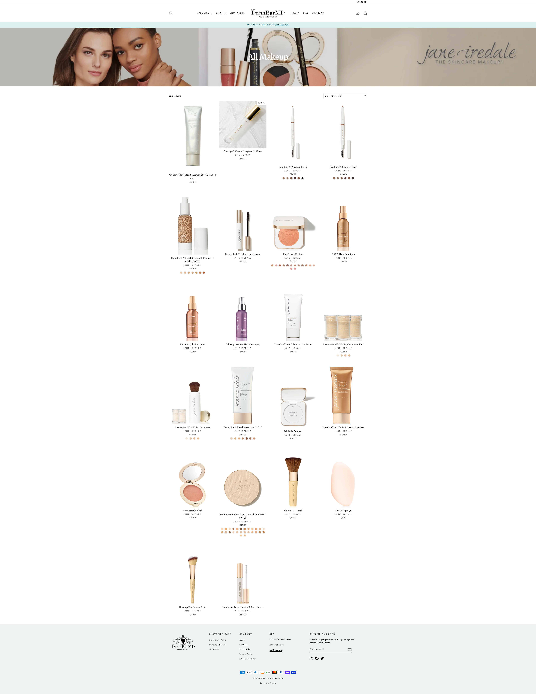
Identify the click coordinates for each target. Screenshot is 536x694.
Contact (318, 13)
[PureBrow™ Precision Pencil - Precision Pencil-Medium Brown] (291, 178)
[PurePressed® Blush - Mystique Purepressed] (287, 265)
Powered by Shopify (268, 683)
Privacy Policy (245, 649)
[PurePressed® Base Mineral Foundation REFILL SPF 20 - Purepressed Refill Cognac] (244, 529)
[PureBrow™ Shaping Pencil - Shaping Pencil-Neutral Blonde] (338, 178)
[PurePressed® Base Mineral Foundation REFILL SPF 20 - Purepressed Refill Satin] (244, 532)
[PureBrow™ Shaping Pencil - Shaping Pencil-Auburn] (349, 178)
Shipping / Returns (217, 644)
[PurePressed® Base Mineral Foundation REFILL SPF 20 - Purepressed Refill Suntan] (248, 532)
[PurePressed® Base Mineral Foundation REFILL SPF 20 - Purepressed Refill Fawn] (248, 529)
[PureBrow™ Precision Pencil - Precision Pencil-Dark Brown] (295, 178)
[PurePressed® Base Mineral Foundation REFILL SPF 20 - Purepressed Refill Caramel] (237, 529)
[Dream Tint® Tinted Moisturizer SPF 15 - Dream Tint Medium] (239, 438)
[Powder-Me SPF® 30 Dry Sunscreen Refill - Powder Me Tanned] (349, 355)
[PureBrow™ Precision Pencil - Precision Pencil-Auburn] (298, 178)
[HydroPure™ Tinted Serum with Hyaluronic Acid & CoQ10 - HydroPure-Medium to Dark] (196, 272)
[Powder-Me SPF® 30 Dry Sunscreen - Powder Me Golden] (194, 438)
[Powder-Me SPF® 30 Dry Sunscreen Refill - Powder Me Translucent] (338, 355)
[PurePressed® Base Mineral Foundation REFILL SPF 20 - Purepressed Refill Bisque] (229, 529)
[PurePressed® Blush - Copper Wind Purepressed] (306, 265)
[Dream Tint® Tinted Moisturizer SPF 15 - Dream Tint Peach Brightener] (254, 438)
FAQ (305, 13)
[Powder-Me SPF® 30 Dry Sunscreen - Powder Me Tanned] (198, 438)
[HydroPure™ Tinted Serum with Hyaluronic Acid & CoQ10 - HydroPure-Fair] (181, 272)
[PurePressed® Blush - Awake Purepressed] (291, 268)
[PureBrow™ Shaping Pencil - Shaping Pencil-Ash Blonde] (334, 178)
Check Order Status (217, 640)
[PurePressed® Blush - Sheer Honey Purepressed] (302, 265)
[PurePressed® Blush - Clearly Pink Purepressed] (276, 265)
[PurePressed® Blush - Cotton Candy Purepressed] (314, 265)
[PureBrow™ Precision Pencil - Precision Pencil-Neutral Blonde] (287, 178)
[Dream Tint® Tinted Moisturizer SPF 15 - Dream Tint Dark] (246, 438)
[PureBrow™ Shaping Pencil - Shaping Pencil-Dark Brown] (345, 178)
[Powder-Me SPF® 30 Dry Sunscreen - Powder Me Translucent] (187, 438)
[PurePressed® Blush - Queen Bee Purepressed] (295, 268)
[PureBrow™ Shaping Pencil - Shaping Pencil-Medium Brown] (341, 178)
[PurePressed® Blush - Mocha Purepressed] (295, 265)
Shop (220, 13)
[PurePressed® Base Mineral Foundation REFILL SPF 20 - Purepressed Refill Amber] (222, 529)
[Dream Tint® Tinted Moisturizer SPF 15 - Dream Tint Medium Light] (235, 438)
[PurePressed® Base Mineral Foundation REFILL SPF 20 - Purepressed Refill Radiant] (237, 532)
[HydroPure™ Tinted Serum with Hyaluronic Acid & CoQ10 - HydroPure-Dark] (200, 272)
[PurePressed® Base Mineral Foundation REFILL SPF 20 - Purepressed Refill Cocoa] (241, 529)
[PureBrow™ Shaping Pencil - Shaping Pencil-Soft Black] (353, 178)
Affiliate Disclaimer (247, 658)
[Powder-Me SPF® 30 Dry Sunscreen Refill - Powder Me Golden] (345, 355)
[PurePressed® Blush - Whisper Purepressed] (310, 265)
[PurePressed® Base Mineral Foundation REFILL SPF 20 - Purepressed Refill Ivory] (263, 529)
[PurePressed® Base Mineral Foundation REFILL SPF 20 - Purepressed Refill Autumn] (226, 529)
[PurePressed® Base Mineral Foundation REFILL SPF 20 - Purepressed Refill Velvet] (260, 532)
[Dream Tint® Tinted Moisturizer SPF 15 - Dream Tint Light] (231, 438)
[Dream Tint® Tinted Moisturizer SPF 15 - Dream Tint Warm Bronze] (250, 438)
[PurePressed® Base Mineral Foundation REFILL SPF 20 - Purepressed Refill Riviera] (241, 532)
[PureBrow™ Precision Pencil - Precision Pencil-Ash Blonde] (283, 178)
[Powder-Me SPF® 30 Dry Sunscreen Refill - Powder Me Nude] (341, 355)
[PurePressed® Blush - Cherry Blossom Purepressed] (272, 265)
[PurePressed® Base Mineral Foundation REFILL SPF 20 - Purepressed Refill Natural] (233, 532)
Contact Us (213, 649)
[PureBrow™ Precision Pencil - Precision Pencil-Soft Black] (302, 178)
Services (203, 13)
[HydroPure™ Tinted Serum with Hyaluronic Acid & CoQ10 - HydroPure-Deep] (204, 272)
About (295, 13)
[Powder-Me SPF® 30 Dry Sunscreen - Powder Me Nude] (190, 438)
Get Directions (276, 649)
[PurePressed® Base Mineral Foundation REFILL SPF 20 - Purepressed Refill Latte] (222, 532)
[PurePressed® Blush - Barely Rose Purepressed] (291, 265)
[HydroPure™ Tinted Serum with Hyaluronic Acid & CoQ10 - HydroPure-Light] (185, 272)
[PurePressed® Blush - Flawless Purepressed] (283, 265)
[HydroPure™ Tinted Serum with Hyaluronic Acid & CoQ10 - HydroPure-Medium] (192, 272)
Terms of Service (246, 654)
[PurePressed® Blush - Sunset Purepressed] (280, 265)
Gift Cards (237, 13)
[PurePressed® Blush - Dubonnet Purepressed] (298, 265)
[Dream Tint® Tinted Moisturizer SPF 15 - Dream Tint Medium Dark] (242, 438)
